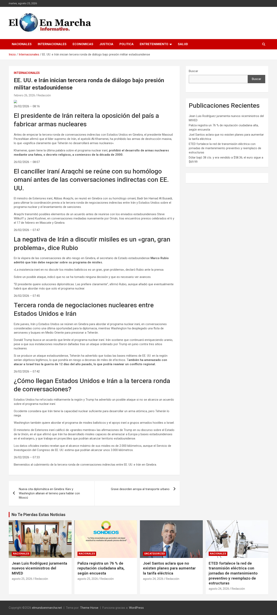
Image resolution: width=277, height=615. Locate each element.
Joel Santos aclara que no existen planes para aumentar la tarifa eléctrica (169, 568)
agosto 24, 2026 (153, 578)
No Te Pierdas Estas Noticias (38, 514)
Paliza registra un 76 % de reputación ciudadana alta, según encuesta (101, 568)
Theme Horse (89, 608)
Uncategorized (154, 553)
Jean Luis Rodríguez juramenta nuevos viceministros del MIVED (39, 568)
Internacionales (52, 44)
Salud (183, 44)
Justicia (106, 44)
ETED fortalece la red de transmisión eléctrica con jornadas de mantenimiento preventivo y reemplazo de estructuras (225, 148)
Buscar (193, 71)
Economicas (83, 44)
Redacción (44, 95)
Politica (126, 44)
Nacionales (22, 44)
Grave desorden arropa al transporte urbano (140, 489)
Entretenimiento (154, 44)
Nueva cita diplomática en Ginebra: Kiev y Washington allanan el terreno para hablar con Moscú (49, 493)
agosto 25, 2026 (22, 578)
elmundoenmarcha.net (47, 608)
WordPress (136, 608)
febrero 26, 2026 (24, 95)
